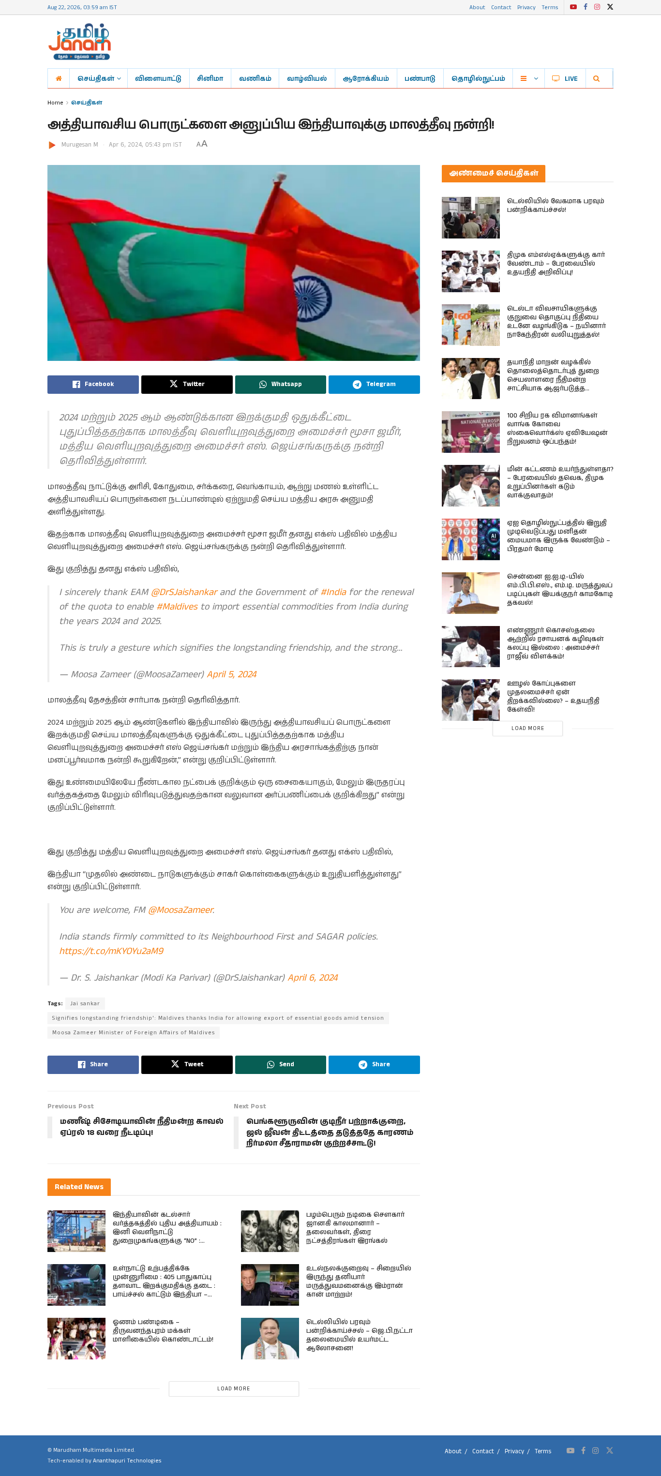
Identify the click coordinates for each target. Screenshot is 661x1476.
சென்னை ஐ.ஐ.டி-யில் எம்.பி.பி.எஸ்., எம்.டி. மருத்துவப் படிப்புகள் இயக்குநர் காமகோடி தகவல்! (560, 590)
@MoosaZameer (180, 910)
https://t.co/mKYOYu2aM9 (111, 951)
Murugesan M (79, 144)
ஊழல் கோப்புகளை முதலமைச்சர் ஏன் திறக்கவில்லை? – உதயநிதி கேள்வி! (553, 697)
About (477, 7)
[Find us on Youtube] (573, 7)
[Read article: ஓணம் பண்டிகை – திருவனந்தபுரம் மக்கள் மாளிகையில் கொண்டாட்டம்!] (76, 1338)
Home (55, 102)
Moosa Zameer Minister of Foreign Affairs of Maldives (133, 1033)
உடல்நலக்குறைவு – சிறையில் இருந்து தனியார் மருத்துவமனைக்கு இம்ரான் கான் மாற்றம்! (358, 1281)
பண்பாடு (420, 78)
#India (333, 592)
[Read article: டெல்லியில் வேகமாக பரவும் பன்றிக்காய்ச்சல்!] (471, 218)
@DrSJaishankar (184, 592)
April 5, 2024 (231, 675)
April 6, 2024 (312, 978)
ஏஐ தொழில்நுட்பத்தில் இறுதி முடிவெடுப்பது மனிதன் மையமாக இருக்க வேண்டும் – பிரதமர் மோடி (558, 536)
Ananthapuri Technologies (127, 1461)
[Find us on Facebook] (585, 7)
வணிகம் (255, 78)
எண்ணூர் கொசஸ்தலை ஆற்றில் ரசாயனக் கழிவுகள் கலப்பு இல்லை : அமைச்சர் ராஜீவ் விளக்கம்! (555, 643)
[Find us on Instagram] (597, 7)
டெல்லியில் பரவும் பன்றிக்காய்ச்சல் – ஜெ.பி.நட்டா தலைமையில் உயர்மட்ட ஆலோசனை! (359, 1335)
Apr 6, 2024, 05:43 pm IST (145, 144)
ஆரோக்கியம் (366, 78)
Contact (501, 7)
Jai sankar (85, 1003)
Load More (233, 1389)
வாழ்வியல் (307, 78)
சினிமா (210, 78)
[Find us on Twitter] (610, 7)
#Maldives (176, 607)
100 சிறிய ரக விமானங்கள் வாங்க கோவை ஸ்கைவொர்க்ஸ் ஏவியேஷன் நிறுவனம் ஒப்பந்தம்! (557, 429)
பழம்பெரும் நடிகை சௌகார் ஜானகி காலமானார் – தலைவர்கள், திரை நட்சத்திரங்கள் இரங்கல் (355, 1228)
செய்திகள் (95, 78)
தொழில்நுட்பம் (478, 78)
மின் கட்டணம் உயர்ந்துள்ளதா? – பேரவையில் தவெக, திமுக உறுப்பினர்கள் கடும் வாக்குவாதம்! (560, 482)
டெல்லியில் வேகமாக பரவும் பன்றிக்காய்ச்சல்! (555, 205)
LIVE (571, 78)
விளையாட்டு (158, 78)
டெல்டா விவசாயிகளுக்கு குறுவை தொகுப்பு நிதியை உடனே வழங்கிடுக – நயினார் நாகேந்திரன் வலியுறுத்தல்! (556, 322)
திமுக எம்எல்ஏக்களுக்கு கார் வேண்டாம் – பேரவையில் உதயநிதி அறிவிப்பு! (556, 263)
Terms (549, 7)
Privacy (526, 7)
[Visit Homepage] (79, 41)
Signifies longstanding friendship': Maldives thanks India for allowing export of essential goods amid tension (218, 1018)
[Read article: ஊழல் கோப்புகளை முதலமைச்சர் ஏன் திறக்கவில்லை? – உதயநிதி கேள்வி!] (471, 700)
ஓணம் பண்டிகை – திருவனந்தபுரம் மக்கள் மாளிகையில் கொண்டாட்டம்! (163, 1330)
